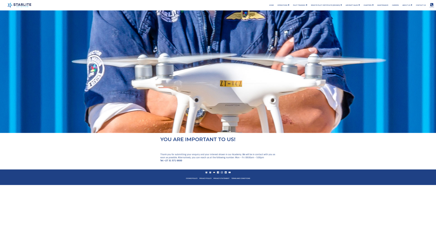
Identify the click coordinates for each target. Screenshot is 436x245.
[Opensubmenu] (288, 5)
